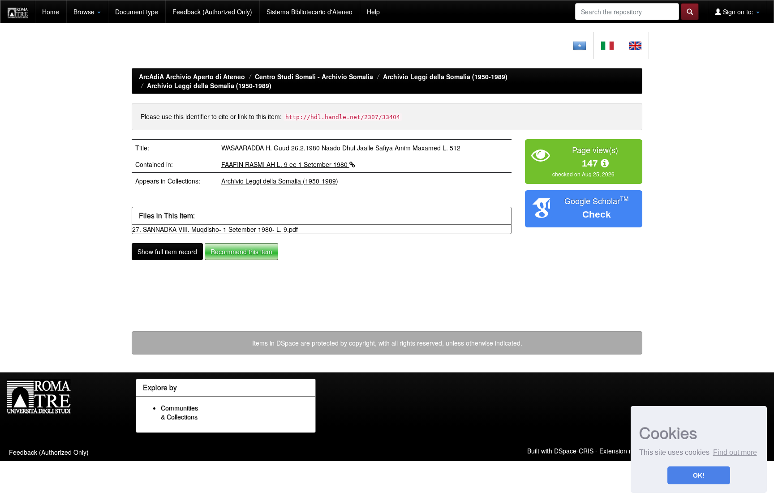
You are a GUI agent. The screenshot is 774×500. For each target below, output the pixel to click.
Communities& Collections (179, 412)
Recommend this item (241, 251)
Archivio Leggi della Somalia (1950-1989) (445, 76)
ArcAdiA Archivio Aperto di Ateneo (192, 76)
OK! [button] (699, 475)
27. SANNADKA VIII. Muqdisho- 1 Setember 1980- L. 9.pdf (215, 229)
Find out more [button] (735, 452)
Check (596, 214)
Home (50, 11)
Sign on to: (738, 11)
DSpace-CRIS (573, 450)
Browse (84, 11)
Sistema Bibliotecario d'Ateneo (310, 11)
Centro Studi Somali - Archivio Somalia (314, 76)
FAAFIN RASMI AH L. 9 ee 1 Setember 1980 (285, 164)
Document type (136, 11)
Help (373, 11)
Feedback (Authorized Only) (212, 11)
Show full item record (167, 251)
